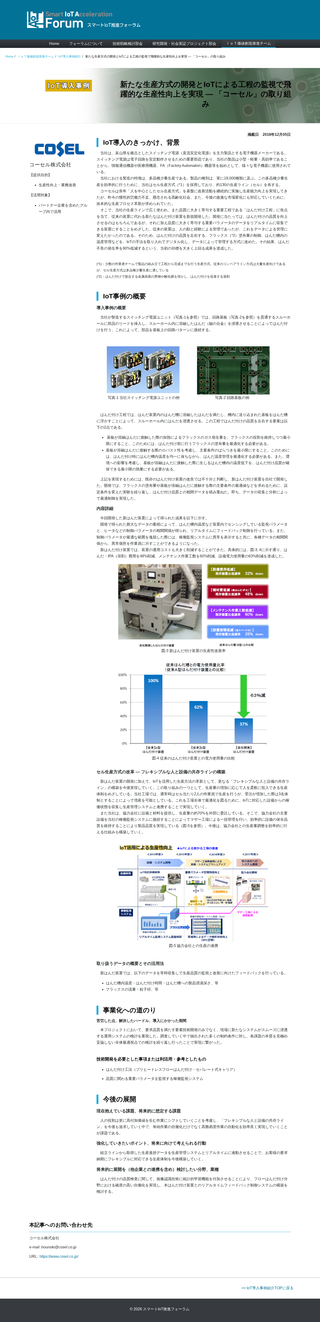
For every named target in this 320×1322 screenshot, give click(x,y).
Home (54, 44)
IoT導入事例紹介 (69, 56)
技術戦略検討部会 (128, 44)
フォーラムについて (86, 44)
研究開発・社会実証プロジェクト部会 (184, 44)
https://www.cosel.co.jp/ (58, 1256)
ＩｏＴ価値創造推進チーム (248, 43)
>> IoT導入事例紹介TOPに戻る (268, 1288)
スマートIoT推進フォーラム (166, 1309)
